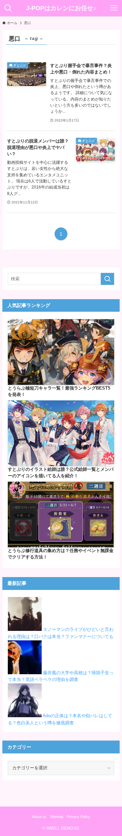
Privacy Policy (78, 817)
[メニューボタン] (114, 8)
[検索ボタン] (8, 8)
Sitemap (56, 817)
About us (39, 817)
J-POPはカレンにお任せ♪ (61, 8)
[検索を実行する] (107, 279)
